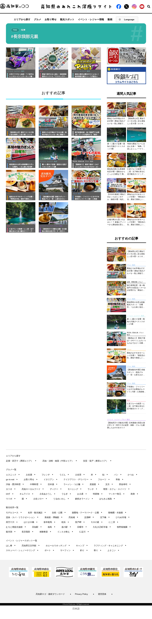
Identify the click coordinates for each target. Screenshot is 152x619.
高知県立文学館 (31, 545)
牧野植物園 (124, 527)
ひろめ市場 (123, 517)
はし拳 (11, 545)
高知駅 (37, 527)
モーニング (74, 489)
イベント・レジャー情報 (91, 19)
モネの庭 (97, 522)
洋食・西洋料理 (15, 484)
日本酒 (52, 484)
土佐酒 (30, 474)
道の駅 (66, 527)
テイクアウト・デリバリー (78, 479)
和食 (119, 479)
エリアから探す (22, 19)
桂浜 (65, 522)
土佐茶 (80, 474)
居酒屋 (94, 484)
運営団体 (105, 594)
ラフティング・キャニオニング (110, 545)
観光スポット (67, 19)
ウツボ (11, 499)
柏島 (51, 527)
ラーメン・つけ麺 (74, 484)
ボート (49, 550)
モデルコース (14, 512)
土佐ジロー (40, 499)
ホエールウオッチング (58, 545)
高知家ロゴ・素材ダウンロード (53, 594)
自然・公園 (59, 512)
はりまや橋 (31, 522)
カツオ (11, 489)
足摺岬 (89, 517)
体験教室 (45, 532)
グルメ (37, 19)
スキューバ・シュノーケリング (22, 550)
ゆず (10, 494)
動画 (110, 19)
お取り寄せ (51, 19)
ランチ (92, 489)
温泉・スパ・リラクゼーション (22, 517)
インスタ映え (65, 532)
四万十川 (12, 522)
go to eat (12, 479)
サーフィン (67, 550)
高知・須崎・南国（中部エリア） (59, 461)
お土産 (82, 494)
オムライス (26, 494)
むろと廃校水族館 (16, 527)
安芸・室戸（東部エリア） (97, 461)
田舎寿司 (125, 484)
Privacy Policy (84, 594)
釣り (84, 550)
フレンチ (47, 474)
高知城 (73, 517)
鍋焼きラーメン (84, 499)
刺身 (134, 494)
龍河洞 (11, 532)
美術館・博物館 (53, 517)
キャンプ (82, 545)
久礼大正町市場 (102, 527)
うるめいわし (61, 499)
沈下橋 (105, 517)
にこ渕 (113, 522)
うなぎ (66, 494)
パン (118, 474)
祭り (97, 550)
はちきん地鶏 (107, 499)
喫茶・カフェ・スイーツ (116, 489)
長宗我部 (27, 532)
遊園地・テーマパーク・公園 (87, 512)
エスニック (13, 474)
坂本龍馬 (49, 522)
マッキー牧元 (117, 494)
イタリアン (50, 479)
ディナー (56, 489)
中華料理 (36, 484)
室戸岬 (80, 522)
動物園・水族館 (117, 512)
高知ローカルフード (33, 489)
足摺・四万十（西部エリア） (21, 461)
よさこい (113, 550)
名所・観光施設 (37, 512)
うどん (64, 474)
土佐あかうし (47, 494)
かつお (132, 474)
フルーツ (104, 479)
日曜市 (82, 527)
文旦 (109, 484)
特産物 (98, 494)
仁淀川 (84, 532)
